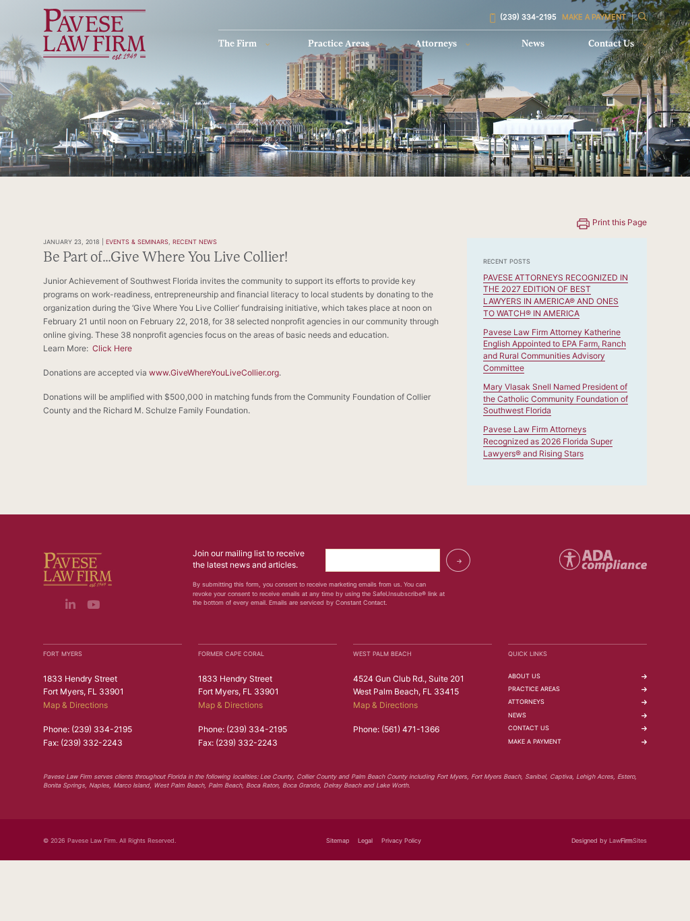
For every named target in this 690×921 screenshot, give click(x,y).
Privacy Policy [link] (401, 841)
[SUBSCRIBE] (458, 560)
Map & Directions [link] (75, 706)
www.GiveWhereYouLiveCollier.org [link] (214, 373)
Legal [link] (365, 841)
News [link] (533, 44)
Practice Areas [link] (338, 44)
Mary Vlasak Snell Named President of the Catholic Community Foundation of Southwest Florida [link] (555, 399)
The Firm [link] (237, 44)
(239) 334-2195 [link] (528, 18)
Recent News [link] (194, 242)
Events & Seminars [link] (137, 242)
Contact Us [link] (611, 44)
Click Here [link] (112, 349)
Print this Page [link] (619, 223)
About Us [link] (524, 677)
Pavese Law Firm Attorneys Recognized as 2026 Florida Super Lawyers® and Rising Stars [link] (548, 442)
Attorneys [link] (436, 44)
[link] (94, 34)
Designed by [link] (589, 841)
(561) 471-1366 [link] (410, 730)
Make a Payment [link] (594, 18)
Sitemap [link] (337, 841)
